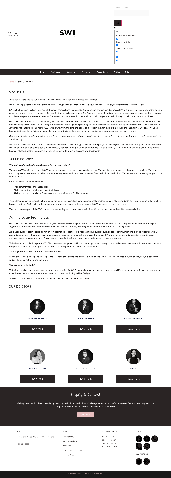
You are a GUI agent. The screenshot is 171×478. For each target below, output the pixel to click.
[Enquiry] (9, 33)
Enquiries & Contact (71, 455)
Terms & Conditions (70, 441)
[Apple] (139, 461)
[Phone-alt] (139, 446)
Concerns (71, 72)
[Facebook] (139, 438)
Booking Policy (68, 437)
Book (16, 35)
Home (11, 81)
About (41, 72)
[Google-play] (146, 461)
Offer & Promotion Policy (72, 450)
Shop (118, 72)
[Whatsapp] (154, 438)
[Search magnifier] (118, 23)
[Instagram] (146, 446)
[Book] (16, 33)
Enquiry (9, 35)
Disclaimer (67, 446)
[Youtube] (146, 438)
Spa (129, 72)
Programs (86, 72)
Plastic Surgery (103, 72)
